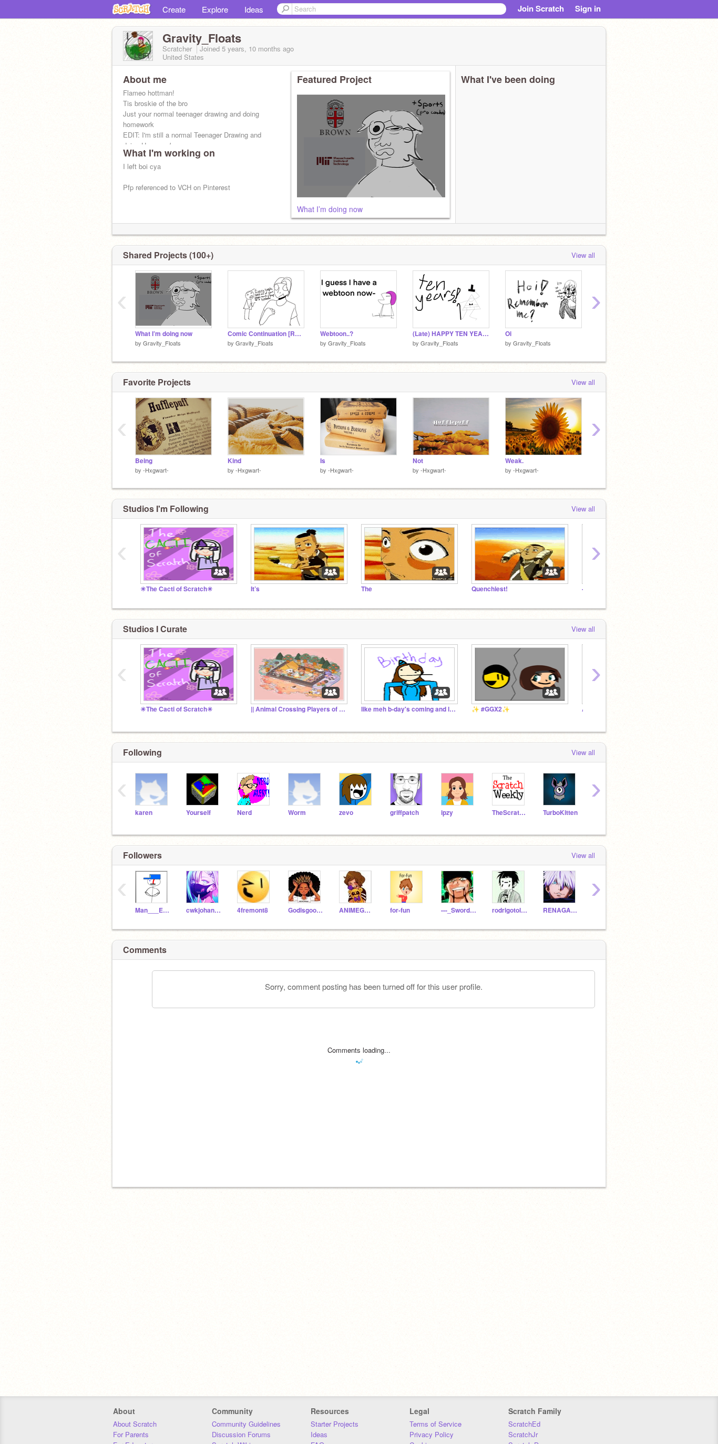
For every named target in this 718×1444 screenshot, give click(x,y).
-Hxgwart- (156, 470)
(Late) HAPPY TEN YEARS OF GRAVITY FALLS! (451, 333)
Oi (508, 333)
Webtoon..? (336, 333)
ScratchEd (524, 1424)
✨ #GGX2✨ (490, 709)
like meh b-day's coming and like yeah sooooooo (408, 709)
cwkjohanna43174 (203, 910)
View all (583, 255)
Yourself (198, 812)
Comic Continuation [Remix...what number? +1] (266, 333)
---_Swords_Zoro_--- (458, 910)
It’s (255, 588)
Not (418, 460)
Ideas (253, 9)
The (366, 588)
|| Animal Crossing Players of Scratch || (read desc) (298, 709)
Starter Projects (334, 1424)
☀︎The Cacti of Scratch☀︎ (176, 588)
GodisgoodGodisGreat (305, 910)
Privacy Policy (431, 1434)
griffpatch (404, 812)
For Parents (131, 1434)
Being (143, 460)
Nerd (244, 812)
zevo (346, 812)
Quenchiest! (489, 588)
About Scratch (135, 1424)
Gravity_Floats (162, 343)
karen (143, 812)
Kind (234, 460)
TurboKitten (560, 812)
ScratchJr (523, 1434)
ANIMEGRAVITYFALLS (356, 910)
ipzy (447, 812)
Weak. (514, 460)
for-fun (400, 910)
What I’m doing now (330, 209)
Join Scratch (541, 8)
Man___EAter (152, 910)
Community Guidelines (246, 1424)
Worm (297, 812)
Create (174, 9)
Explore (215, 9)
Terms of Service (435, 1424)
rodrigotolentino (509, 910)
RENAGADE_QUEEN (560, 910)
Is (322, 460)
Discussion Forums (241, 1434)
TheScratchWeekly (509, 812)
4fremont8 (252, 910)
